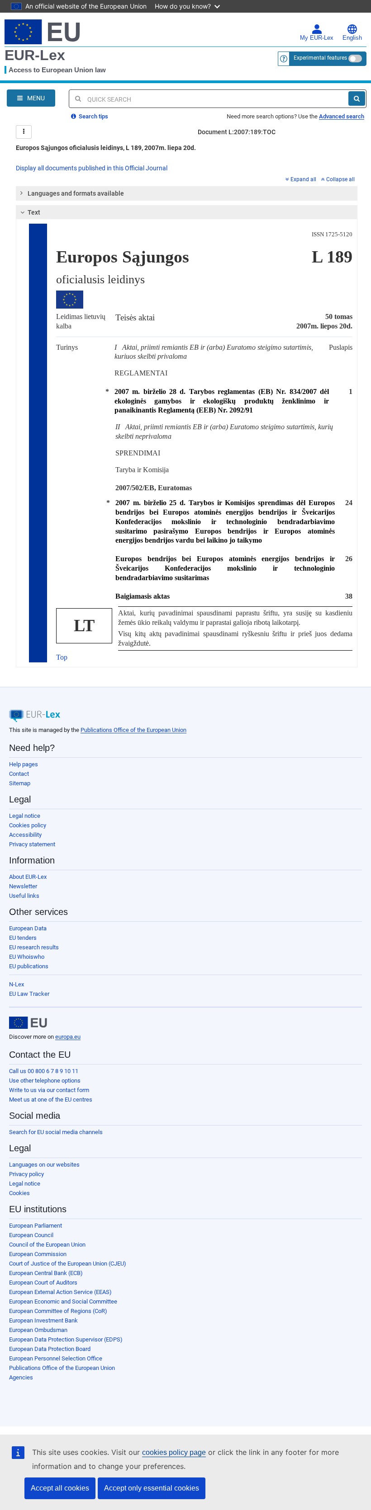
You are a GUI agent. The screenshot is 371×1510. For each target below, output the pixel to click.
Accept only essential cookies (151, 1488)
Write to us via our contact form (49, 1090)
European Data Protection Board (49, 1349)
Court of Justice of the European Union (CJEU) (67, 1263)
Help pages (23, 764)
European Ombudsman (38, 1330)
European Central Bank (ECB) (46, 1273)
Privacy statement (32, 844)
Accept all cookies (60, 1488)
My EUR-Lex (316, 38)
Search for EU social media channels (56, 1132)
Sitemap (19, 783)
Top (61, 657)
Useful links (24, 895)
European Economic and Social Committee (63, 1301)
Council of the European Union (47, 1244)
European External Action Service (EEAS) (60, 1292)
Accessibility (25, 834)
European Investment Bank (43, 1320)
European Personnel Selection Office (55, 1358)
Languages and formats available (76, 193)
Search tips (92, 116)
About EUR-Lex (28, 876)
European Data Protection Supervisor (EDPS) (66, 1339)
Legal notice (24, 815)
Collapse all (340, 179)
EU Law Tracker (29, 993)
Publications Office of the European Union (133, 730)
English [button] (352, 38)
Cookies (19, 1193)
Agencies (21, 1377)
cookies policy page (174, 1452)
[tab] (186, 193)
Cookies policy (27, 825)
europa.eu (68, 1036)
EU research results (34, 947)
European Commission (38, 1254)
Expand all (303, 179)
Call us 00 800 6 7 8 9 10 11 (43, 1071)
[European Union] (28, 1023)
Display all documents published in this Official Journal (91, 168)
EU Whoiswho (26, 956)
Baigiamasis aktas (142, 596)
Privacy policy (26, 1174)
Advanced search (341, 116)
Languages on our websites (44, 1164)
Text (34, 212)
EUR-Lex (35, 55)
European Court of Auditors (43, 1282)
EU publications (28, 966)
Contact (19, 773)
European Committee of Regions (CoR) (58, 1311)
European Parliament (35, 1225)
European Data (28, 928)
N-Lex (16, 984)
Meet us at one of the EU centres (50, 1099)
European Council (31, 1235)
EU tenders (23, 937)
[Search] (356, 98)
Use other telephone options (45, 1080)
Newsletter (23, 886)
